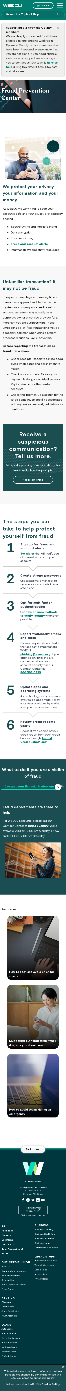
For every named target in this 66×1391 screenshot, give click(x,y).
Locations (7, 1240)
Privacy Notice (41, 1279)
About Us (5, 1267)
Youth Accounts (9, 1316)
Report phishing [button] (33, 480)
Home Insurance (9, 1343)
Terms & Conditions (44, 1265)
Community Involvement (13, 1271)
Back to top (33, 1149)
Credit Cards (7, 1307)
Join (3, 1226)
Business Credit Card (45, 1234)
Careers (6, 1235)
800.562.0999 (33, 1182)
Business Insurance (44, 1239)
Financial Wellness (10, 1276)
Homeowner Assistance (45, 1261)
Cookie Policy (40, 1270)
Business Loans (42, 1243)
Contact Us (8, 1244)
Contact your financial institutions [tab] (29, 786)
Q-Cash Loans (8, 1356)
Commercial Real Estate (46, 1248)
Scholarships (7, 1280)
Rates (4, 1254)
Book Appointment (12, 1249)
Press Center (7, 1289)
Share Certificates (10, 1311)
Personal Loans (8, 1352)
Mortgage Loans (9, 1347)
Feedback (7, 1231)
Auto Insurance (8, 1334)
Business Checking (43, 1230)
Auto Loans (6, 1329)
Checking (6, 1302)
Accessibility (40, 1274)
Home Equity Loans (10, 1338)
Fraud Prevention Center (13, 1285)
